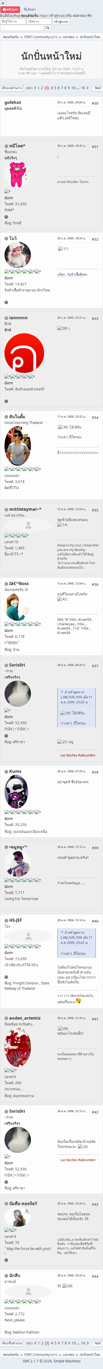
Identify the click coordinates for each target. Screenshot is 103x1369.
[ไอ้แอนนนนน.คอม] (6, 401)
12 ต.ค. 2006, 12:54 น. (71, 509)
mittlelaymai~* (25, 509)
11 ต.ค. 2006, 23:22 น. (71, 416)
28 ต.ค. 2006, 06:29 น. (71, 665)
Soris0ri (17, 665)
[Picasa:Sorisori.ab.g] (6, 735)
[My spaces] (6, 1260)
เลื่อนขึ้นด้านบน (12, 1343)
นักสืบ (14, 1275)
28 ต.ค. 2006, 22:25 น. (71, 1275)
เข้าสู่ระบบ (57, 15)
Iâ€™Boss (19, 583)
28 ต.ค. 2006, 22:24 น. (71, 1203)
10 (73, 87)
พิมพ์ (98, 88)
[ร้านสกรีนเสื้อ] (6, 302)
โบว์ (13, 238)
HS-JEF (15, 920)
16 (83, 87)
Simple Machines (67, 1361)
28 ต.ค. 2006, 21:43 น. (71, 1018)
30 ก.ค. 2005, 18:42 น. (71, 146)
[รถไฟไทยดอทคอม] (6, 977)
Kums (15, 771)
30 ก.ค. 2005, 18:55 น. (71, 238)
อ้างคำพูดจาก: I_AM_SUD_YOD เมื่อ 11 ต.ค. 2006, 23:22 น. (76, 697)
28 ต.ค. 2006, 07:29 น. (71, 771)
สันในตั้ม (17, 416)
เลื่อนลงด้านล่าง (12, 88)
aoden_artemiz (25, 1018)
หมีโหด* (17, 146)
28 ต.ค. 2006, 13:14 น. (71, 920)
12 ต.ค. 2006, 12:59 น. (71, 583)
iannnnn (18, 318)
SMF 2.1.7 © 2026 (37, 1361)
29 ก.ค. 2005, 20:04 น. (71, 102)
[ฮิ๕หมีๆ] (6, 217)
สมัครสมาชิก (82, 15)
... (79, 87)
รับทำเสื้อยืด (75, 274)
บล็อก (61, 274)
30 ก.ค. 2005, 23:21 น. (71, 318)
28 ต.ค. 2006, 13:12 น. (71, 847)
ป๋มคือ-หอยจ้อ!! (23, 1203)
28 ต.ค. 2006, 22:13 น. (71, 1111)
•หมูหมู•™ (18, 847)
